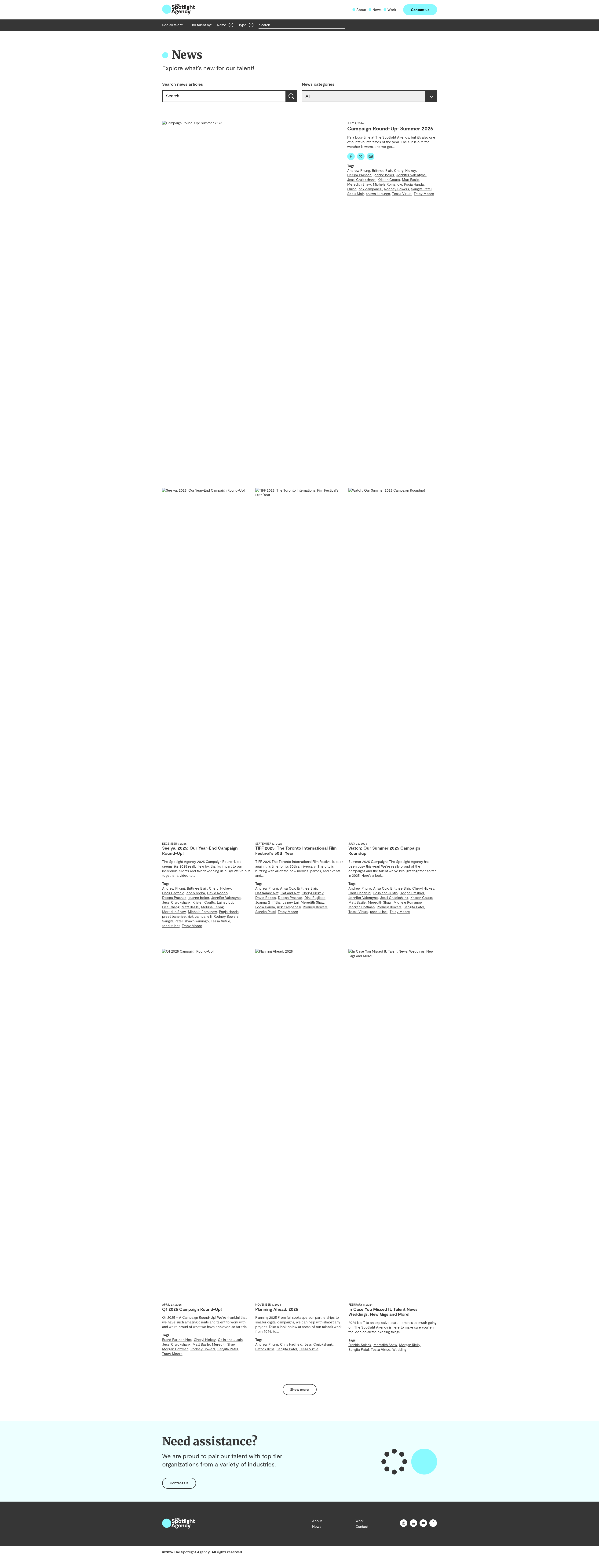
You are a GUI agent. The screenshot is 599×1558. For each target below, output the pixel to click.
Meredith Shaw (359, 184)
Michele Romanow (387, 184)
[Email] (370, 159)
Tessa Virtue (402, 194)
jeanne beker (384, 175)
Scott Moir (355, 194)
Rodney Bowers (396, 189)
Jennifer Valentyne (411, 175)
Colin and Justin (385, 893)
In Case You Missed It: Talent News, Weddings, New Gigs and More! (383, 1312)
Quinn (351, 189)
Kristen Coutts (389, 179)
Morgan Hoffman (361, 907)
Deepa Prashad (359, 175)
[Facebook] (351, 159)
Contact (361, 1526)
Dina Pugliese (314, 897)
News (377, 9)
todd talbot (171, 926)
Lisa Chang (170, 907)
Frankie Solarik (359, 1345)
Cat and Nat (290, 893)
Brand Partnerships (177, 1339)
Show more (299, 1389)
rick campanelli (370, 189)
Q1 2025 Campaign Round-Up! (192, 1309)
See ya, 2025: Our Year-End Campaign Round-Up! (200, 850)
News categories (318, 84)
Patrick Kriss (264, 1349)
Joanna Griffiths (267, 902)
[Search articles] (291, 96)
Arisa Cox (287, 888)
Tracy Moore (424, 194)
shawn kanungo (378, 194)
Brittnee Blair (382, 170)
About (361, 9)
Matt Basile (410, 179)
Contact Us (179, 1483)
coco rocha (195, 893)
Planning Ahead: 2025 (276, 1309)
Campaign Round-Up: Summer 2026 (390, 128)
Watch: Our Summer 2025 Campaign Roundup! (384, 850)
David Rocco (217, 893)
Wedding (399, 1349)
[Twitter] (361, 159)
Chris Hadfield (173, 893)
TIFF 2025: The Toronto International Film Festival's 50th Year (295, 850)
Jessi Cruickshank (361, 179)
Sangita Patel (421, 189)
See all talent (172, 25)
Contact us (420, 9)
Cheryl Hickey (405, 170)
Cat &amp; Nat (266, 893)
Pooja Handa (414, 184)
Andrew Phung (358, 170)
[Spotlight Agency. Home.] (178, 1527)
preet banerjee (174, 916)
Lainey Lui (225, 902)
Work (391, 9)
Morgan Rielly (409, 1345)
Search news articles (182, 84)
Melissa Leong (212, 907)
